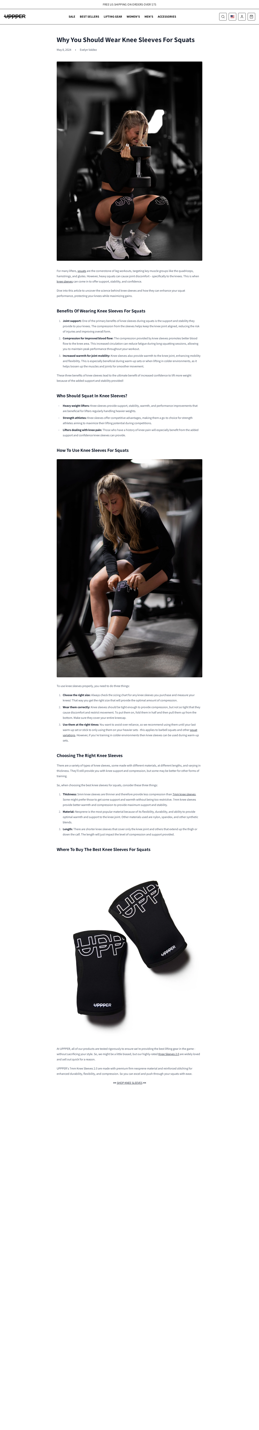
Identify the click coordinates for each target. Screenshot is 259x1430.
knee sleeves (65, 281)
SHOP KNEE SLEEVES (129, 1083)
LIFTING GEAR (113, 17)
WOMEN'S (133, 17)
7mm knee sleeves (184, 794)
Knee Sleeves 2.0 (168, 1054)
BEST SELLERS (89, 17)
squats (82, 271)
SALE (72, 17)
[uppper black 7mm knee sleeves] (129, 949)
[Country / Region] (232, 16)
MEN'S (148, 17)
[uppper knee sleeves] (129, 568)
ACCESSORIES (167, 17)
